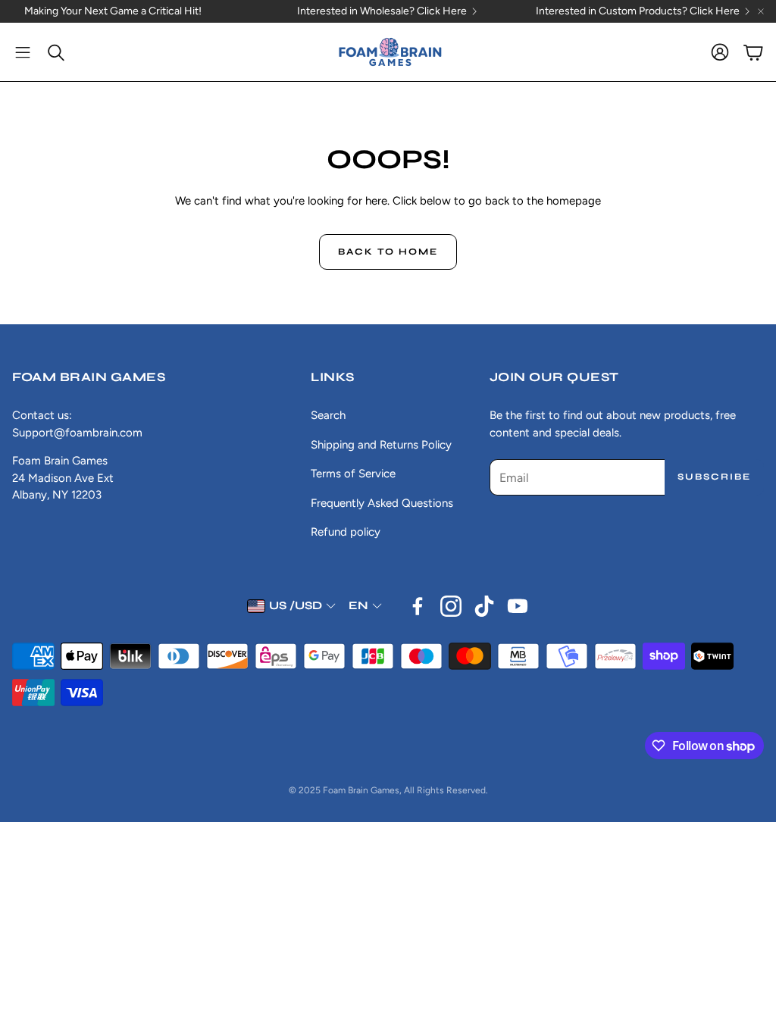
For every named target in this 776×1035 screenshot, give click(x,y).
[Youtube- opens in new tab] (517, 606)
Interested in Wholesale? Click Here (382, 11)
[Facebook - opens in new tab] (417, 606)
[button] (22, 52)
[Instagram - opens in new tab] (451, 606)
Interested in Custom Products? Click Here (638, 11)
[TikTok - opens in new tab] (484, 606)
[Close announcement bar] (760, 11)
